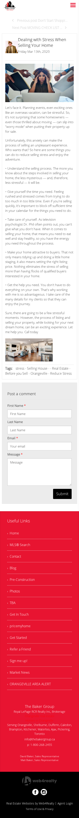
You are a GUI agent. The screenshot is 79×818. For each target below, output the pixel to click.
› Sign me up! (17, 660)
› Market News (18, 672)
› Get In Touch (18, 614)
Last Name (15, 422)
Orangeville (39, 373)
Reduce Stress (61, 373)
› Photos (13, 591)
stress (20, 368)
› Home (13, 533)
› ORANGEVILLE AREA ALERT (29, 684)
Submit (62, 493)
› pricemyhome (19, 626)
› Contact (14, 556)
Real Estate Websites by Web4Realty (30, 803)
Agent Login (65, 803)
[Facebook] (35, 792)
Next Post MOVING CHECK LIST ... (37, 27)
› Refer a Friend (19, 649)
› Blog (11, 568)
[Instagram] (44, 792)
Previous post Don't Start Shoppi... (42, 20)
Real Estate (60, 368)
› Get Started (17, 637)
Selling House (37, 368)
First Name (16, 405)
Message (15, 454)
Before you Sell (16, 373)
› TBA (11, 602)
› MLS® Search (18, 544)
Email (12, 438)
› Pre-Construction (21, 579)
